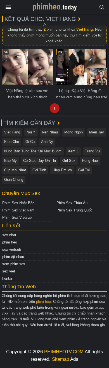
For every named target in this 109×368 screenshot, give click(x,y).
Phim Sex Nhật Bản (18, 203)
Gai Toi (84, 170)
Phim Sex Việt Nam (18, 210)
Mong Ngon (73, 132)
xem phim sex (13, 264)
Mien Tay (96, 132)
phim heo (9, 242)
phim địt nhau (13, 257)
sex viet (8, 271)
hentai (7, 278)
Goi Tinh (39, 170)
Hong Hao (90, 161)
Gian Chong (13, 179)
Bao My (10, 161)
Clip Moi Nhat (15, 170)
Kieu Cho (11, 142)
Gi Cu (30, 142)
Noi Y (31, 132)
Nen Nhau (50, 132)
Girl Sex (68, 161)
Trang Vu (92, 151)
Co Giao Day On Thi (39, 161)
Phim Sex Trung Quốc (74, 210)
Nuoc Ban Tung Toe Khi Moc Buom (32, 151)
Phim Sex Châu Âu (71, 203)
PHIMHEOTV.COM (64, 351)
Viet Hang (12, 132)
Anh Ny (47, 142)
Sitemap (60, 359)
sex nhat (9, 235)
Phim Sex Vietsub (17, 217)
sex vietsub (11, 249)
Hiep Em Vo (62, 170)
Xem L (73, 151)
